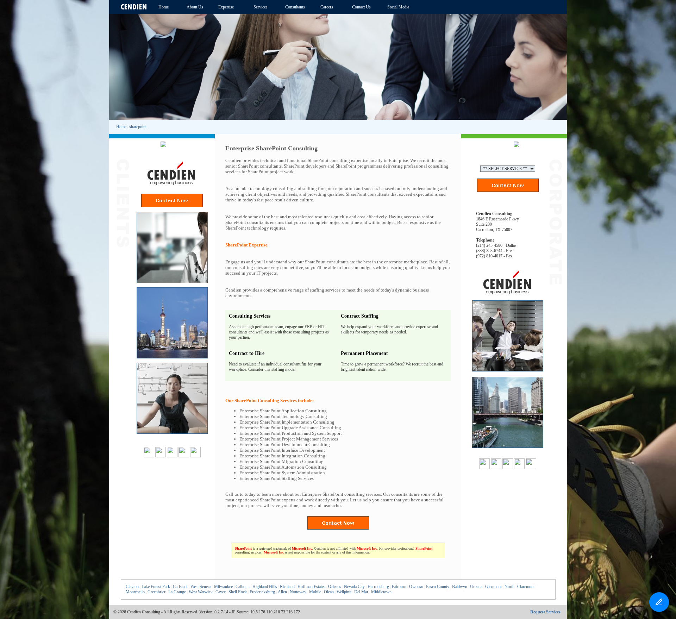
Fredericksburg (262, 591)
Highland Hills (264, 586)
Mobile (315, 591)
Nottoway (298, 591)
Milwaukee (223, 586)
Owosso (416, 586)
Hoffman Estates (311, 586)
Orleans (334, 586)
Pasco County (437, 586)
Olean (329, 591)
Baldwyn (459, 586)
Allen (282, 591)
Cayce (220, 591)
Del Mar (361, 591)
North (509, 586)
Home (121, 126)
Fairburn (399, 586)
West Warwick (201, 591)
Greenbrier (156, 591)
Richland (287, 586)
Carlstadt (180, 586)
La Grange (177, 591)
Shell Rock (238, 591)
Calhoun (243, 586)
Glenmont (493, 586)
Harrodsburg (378, 586)
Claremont (525, 586)
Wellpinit (344, 591)
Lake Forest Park (156, 586)
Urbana (476, 586)
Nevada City (354, 586)
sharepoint (137, 126)
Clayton (132, 586)
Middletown (381, 591)
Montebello (135, 591)
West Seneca (200, 586)
